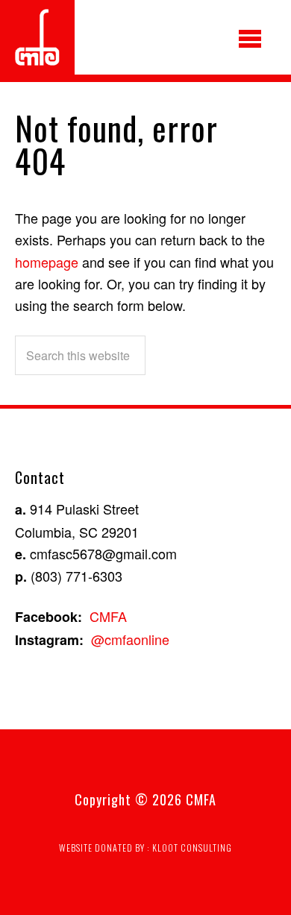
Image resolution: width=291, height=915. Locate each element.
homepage (46, 261)
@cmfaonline (130, 639)
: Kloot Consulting (189, 847)
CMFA (108, 616)
